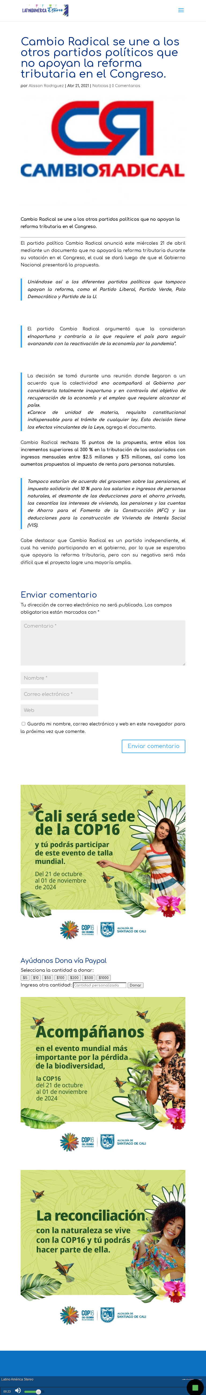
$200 (74, 978)
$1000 (104, 978)
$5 (25, 978)
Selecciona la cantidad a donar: (57, 970)
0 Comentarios (126, 86)
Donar (135, 985)
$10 (36, 978)
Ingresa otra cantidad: (46, 985)
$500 (88, 978)
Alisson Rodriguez (46, 86)
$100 (60, 978)
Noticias (100, 86)
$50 (47, 978)
